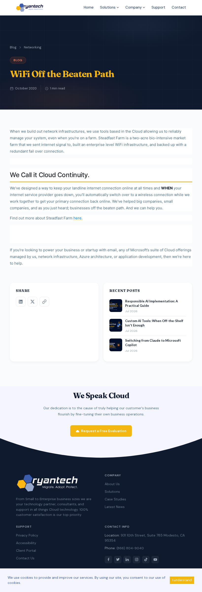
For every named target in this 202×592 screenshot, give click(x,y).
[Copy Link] (44, 302)
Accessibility (26, 543)
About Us (112, 484)
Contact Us (25, 558)
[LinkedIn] (21, 302)
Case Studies (115, 499)
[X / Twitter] (32, 302)
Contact (179, 7)
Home (89, 7)
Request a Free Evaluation (103, 431)
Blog (13, 47)
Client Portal (26, 550)
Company (134, 7)
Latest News (115, 507)
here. (78, 218)
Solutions (108, 7)
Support (158, 7)
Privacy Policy (27, 535)
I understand (182, 580)
